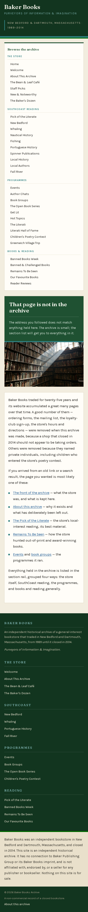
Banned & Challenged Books (30, 265)
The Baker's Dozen (22, 100)
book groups (41, 554)
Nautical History (21, 135)
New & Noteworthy (23, 94)
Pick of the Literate (23, 117)
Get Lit (14, 212)
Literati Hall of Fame (24, 230)
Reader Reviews (20, 283)
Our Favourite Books (24, 277)
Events (15, 188)
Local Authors (20, 166)
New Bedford (19, 123)
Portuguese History (23, 147)
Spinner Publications (25, 153)
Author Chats (19, 194)
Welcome (16, 70)
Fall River (16, 172)
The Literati (18, 224)
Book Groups (19, 200)
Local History (19, 159)
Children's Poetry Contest (28, 237)
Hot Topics (17, 218)
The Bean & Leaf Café (25, 82)
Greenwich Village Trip (25, 243)
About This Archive (23, 76)
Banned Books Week (24, 259)
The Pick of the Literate (31, 520)
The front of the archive (31, 493)
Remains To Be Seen (24, 271)
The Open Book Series (25, 206)
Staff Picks (17, 88)
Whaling (16, 129)
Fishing (15, 141)
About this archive (27, 507)
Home (14, 64)
